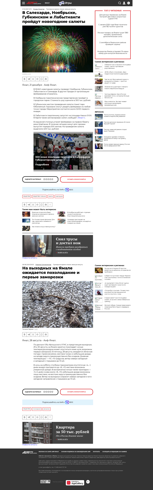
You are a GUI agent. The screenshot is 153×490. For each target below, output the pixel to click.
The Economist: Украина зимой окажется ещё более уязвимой (114, 115)
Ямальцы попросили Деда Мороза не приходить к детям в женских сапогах (43, 214)
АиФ (36, 329)
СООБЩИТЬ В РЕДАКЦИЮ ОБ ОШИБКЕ (114, 451)
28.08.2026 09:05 (28, 264)
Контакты (96, 451)
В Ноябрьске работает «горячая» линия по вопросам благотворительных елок (78, 214)
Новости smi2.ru (29, 258)
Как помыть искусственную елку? (43, 226)
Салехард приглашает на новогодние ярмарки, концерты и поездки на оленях (79, 221)
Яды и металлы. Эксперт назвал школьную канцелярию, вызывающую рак (116, 103)
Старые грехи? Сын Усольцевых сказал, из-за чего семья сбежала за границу (117, 299)
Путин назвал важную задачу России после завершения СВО (117, 145)
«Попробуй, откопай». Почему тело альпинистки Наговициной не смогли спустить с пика (117, 292)
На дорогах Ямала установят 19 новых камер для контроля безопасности (112, 52)
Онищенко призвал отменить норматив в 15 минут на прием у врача (115, 138)
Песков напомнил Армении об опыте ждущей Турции (117, 123)
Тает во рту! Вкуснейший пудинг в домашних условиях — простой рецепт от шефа (116, 81)
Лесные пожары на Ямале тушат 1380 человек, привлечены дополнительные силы (112, 34)
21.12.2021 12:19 (26, 9)
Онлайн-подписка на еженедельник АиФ (75, 451)
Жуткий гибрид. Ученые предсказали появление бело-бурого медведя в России (118, 307)
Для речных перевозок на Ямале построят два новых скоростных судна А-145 (112, 17)
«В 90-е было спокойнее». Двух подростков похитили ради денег (116, 73)
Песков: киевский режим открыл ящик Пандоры (115, 130)
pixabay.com (26, 74)
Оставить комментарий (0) (76, 179)
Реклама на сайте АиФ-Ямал (49, 451)
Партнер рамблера (58, 481)
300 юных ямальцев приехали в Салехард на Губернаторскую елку (62, 158)
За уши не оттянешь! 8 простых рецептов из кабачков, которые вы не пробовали (118, 270)
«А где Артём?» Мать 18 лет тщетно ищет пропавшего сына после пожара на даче (117, 285)
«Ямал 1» (81, 118)
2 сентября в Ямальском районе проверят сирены (112, 43)
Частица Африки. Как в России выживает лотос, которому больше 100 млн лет (117, 96)
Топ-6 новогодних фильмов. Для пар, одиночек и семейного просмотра (43, 221)
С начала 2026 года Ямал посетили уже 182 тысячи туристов (112, 26)
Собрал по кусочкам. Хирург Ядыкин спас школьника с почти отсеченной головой (117, 277)
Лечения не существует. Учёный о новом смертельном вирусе (116, 87)
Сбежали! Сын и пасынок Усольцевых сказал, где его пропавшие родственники (118, 66)
